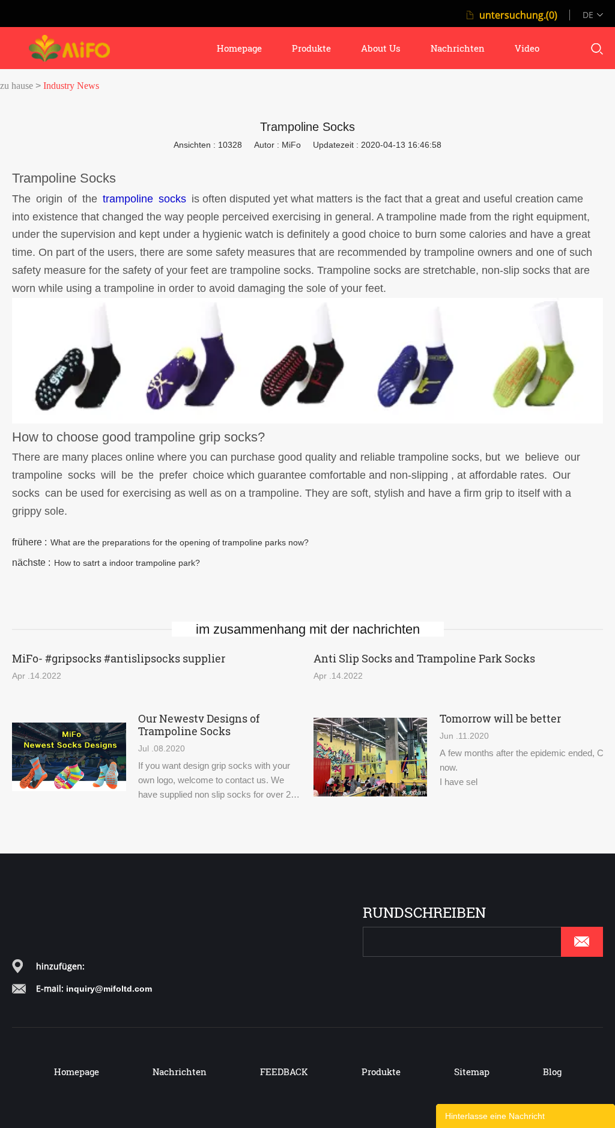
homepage (239, 48)
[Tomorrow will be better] (370, 757)
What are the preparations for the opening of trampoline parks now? (179, 542)
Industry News (71, 85)
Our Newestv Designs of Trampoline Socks (198, 725)
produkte (311, 48)
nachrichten (458, 48)
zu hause (16, 85)
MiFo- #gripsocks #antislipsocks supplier (118, 658)
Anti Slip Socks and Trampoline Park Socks (424, 658)
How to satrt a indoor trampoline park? (127, 563)
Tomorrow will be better (500, 718)
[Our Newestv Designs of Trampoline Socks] (69, 757)
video (527, 48)
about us (381, 48)
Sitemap (471, 1072)
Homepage (76, 1072)
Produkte (381, 1072)
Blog (552, 1072)
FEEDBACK (284, 1072)
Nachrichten (180, 1072)
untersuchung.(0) (518, 15)
